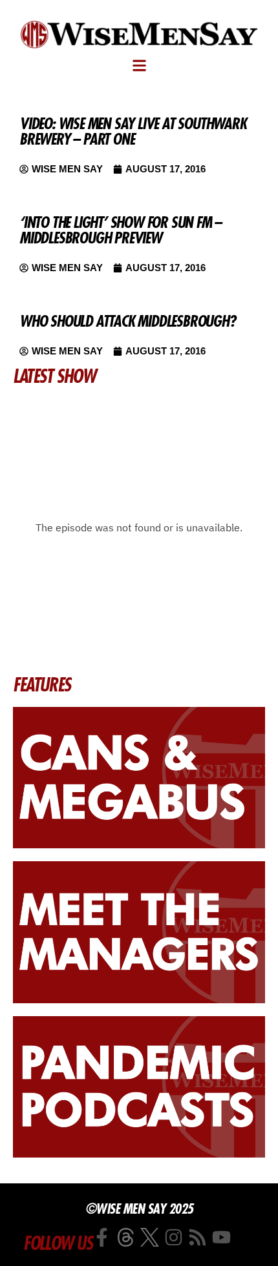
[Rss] (197, 1237)
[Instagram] (173, 1237)
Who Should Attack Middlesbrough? (127, 321)
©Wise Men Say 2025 (139, 1208)
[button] (139, 65)
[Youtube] (221, 1237)
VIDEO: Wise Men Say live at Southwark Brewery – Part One (132, 131)
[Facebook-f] (101, 1237)
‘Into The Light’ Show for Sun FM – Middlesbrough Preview (120, 229)
